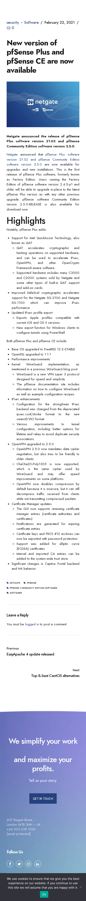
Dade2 (24, 5)
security (13, 22)
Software (31, 22)
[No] (80, 887)
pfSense (31, 583)
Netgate (12, 154)
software (16, 593)
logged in (32, 624)
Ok (44, 894)
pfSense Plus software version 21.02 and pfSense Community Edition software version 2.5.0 (43, 159)
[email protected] (19, 833)
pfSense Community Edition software (33, 588)
